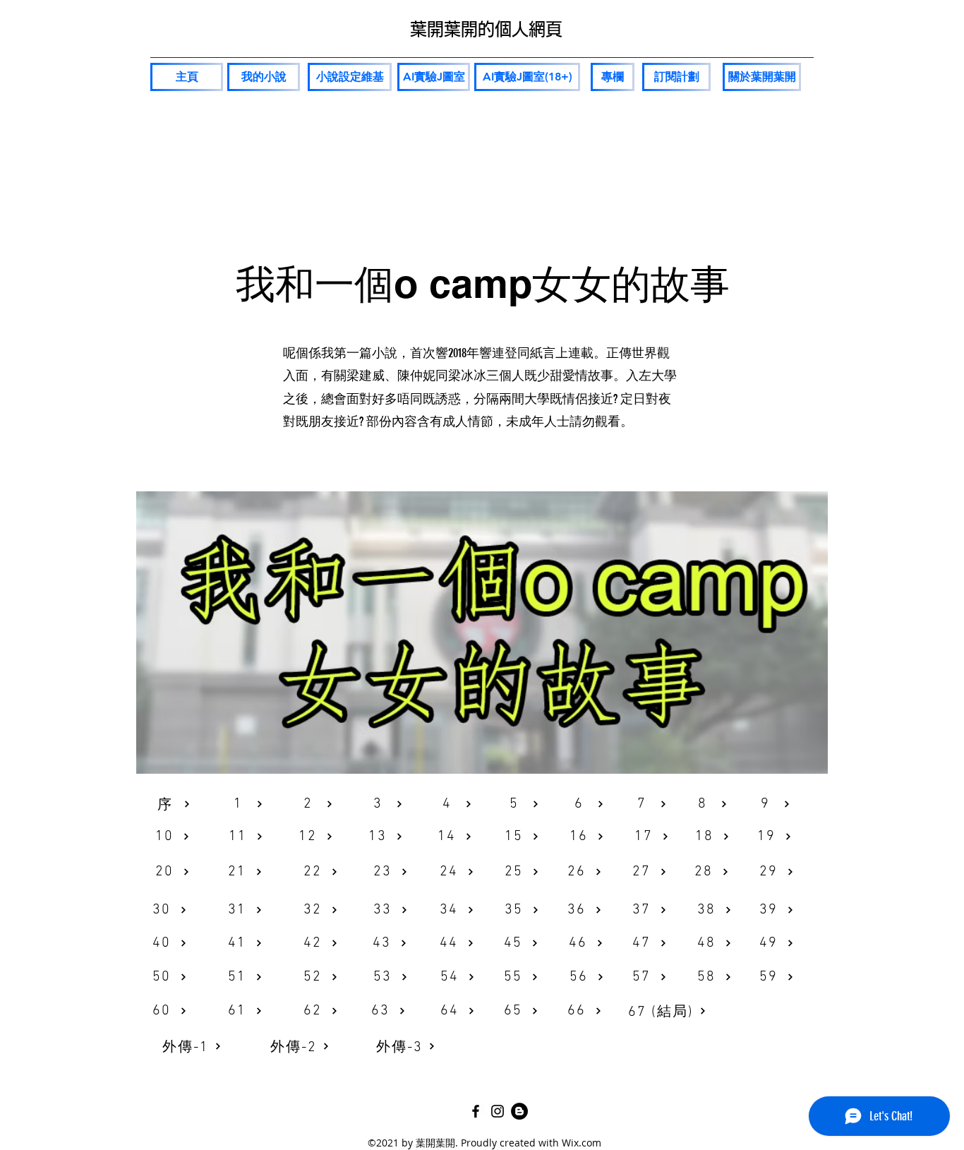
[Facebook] (475, 1111)
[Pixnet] (519, 1111)
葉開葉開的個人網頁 (486, 28)
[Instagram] (497, 1111)
